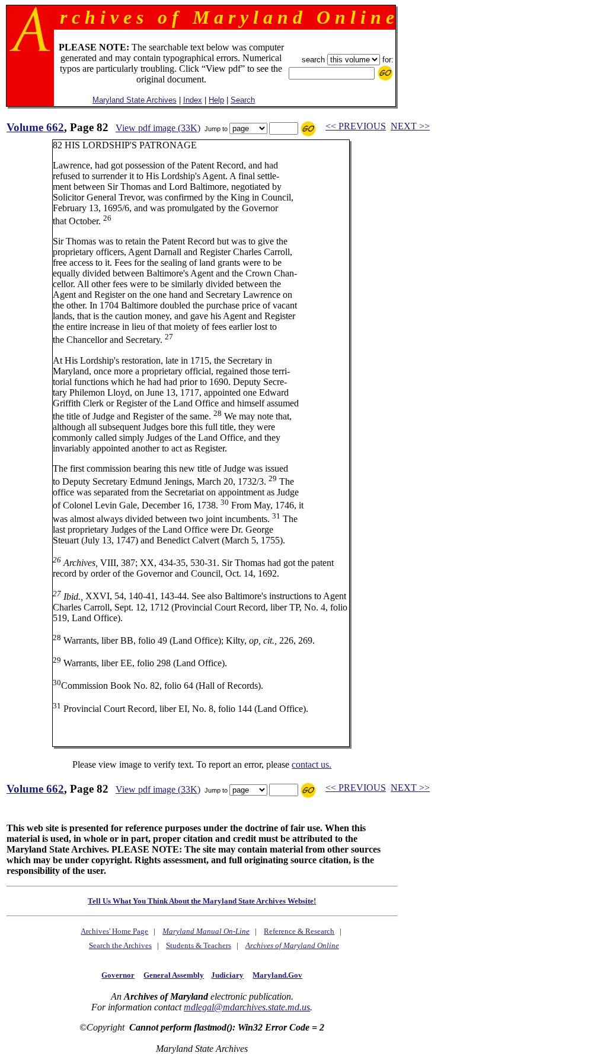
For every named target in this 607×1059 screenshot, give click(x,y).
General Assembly (173, 975)
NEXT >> (410, 126)
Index (192, 100)
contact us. (311, 764)
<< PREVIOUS (355, 126)
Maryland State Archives (134, 100)
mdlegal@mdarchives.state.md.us (247, 1007)
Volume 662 (35, 127)
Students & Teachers (198, 945)
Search (243, 100)
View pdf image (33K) (158, 128)
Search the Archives (120, 945)
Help (216, 100)
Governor (118, 975)
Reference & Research (299, 931)
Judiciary (227, 975)
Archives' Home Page (114, 931)
